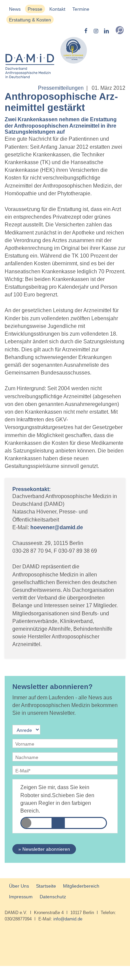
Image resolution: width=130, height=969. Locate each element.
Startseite (46, 886)
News (15, 9)
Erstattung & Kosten (30, 19)
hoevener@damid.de (56, 527)
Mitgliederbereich (81, 886)
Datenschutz (53, 896)
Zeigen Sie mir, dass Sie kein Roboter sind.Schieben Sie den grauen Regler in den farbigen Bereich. (57, 799)
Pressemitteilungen (61, 88)
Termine (80, 9)
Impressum (21, 896)
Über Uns (19, 886)
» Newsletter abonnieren (44, 849)
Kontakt (57, 9)
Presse (35, 9)
